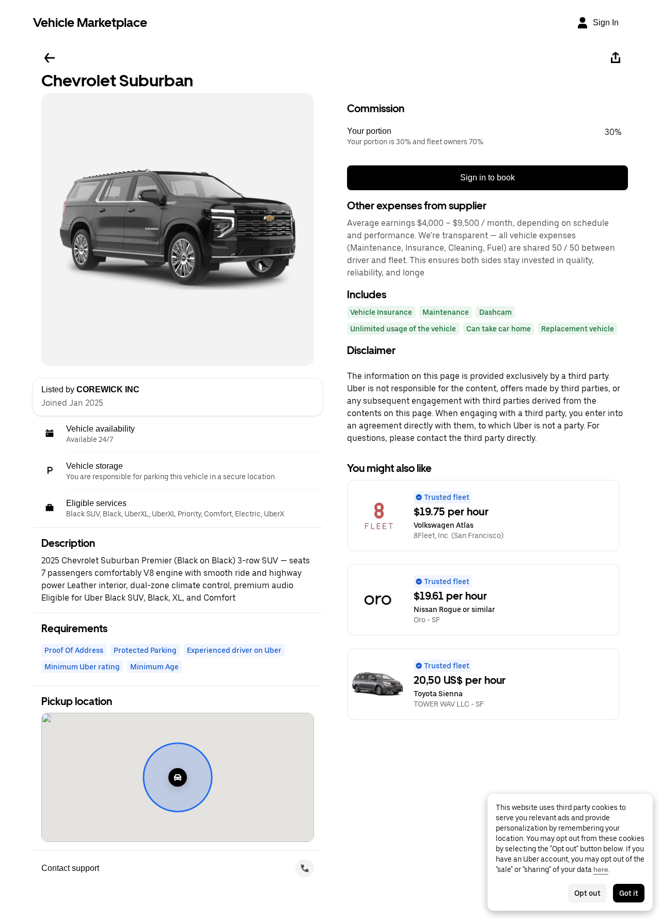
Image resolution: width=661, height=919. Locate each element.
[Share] (615, 57)
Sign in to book (487, 177)
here (600, 869)
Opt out (587, 893)
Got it (628, 893)
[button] (487, 136)
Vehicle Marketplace (90, 22)
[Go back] (49, 57)
